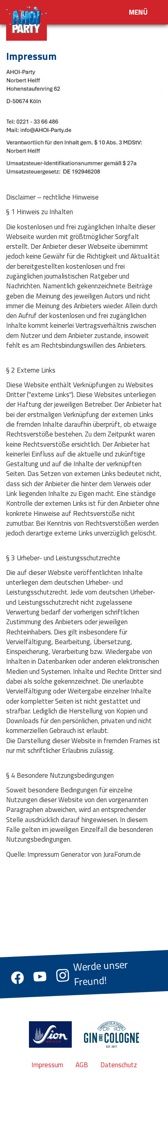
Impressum (47, 1065)
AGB (81, 1065)
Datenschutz (118, 1065)
